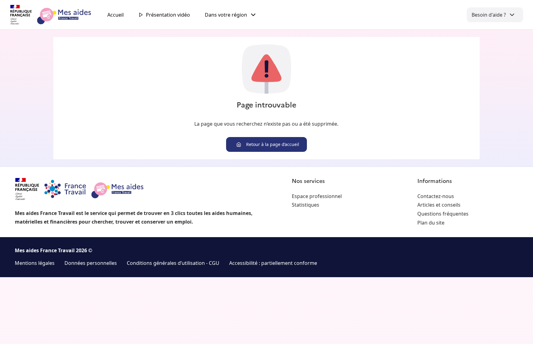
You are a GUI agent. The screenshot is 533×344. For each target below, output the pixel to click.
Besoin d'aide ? (489, 14)
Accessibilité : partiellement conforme (273, 263)
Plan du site (430, 222)
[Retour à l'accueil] (56, 15)
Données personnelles (90, 263)
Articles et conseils (439, 204)
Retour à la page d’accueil (272, 144)
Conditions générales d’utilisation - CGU (173, 263)
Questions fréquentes (443, 213)
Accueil (115, 14)
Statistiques (305, 204)
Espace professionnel (317, 196)
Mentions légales (35, 263)
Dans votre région (226, 14)
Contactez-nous (435, 196)
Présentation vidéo (168, 14)
